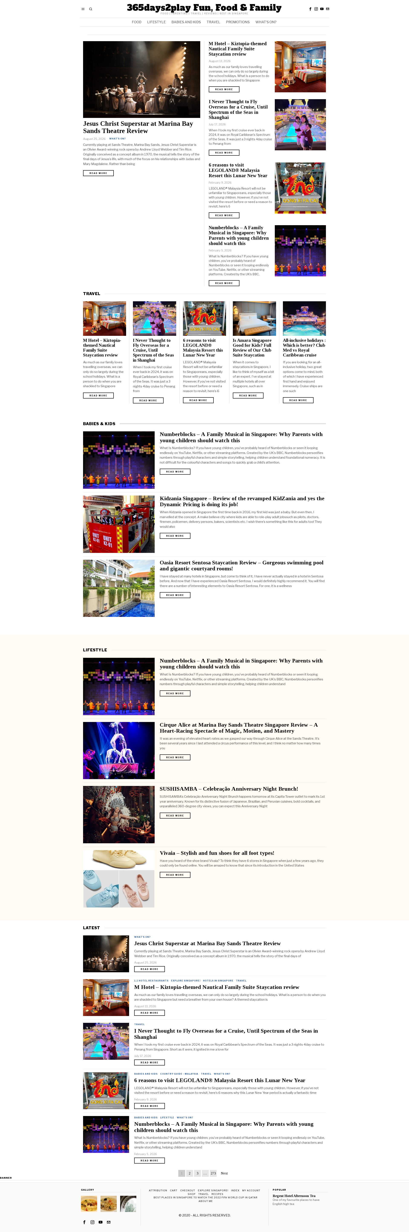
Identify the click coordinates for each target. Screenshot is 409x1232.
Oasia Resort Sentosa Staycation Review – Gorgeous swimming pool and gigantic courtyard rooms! (241, 566)
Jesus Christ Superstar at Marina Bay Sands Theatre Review (138, 127)
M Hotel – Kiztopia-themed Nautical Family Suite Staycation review (238, 49)
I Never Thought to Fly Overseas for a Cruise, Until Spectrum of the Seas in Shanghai (238, 109)
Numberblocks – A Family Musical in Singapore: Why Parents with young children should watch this (239, 235)
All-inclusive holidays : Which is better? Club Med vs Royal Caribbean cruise (304, 348)
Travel (241, 980)
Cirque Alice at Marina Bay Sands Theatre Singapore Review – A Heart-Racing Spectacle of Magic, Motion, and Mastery (239, 728)
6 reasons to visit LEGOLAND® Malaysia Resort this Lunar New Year (238, 170)
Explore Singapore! (185, 980)
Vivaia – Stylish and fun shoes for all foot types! (217, 853)
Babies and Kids (146, 1074)
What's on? (117, 138)
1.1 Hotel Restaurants (151, 980)
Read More (98, 173)
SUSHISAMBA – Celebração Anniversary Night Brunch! (229, 789)
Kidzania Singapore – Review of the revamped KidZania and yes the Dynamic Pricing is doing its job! (242, 502)
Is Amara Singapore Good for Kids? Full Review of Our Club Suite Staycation (252, 348)
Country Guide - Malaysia (179, 1074)
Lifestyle (167, 1117)
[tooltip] (310, 9)
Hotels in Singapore (218, 980)
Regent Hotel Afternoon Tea (294, 1196)
